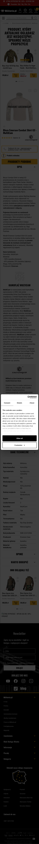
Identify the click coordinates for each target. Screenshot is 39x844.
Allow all (19, 438)
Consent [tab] (7, 403)
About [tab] (32, 403)
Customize (18, 445)
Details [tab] (19, 403)
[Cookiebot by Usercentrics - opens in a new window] (28, 397)
